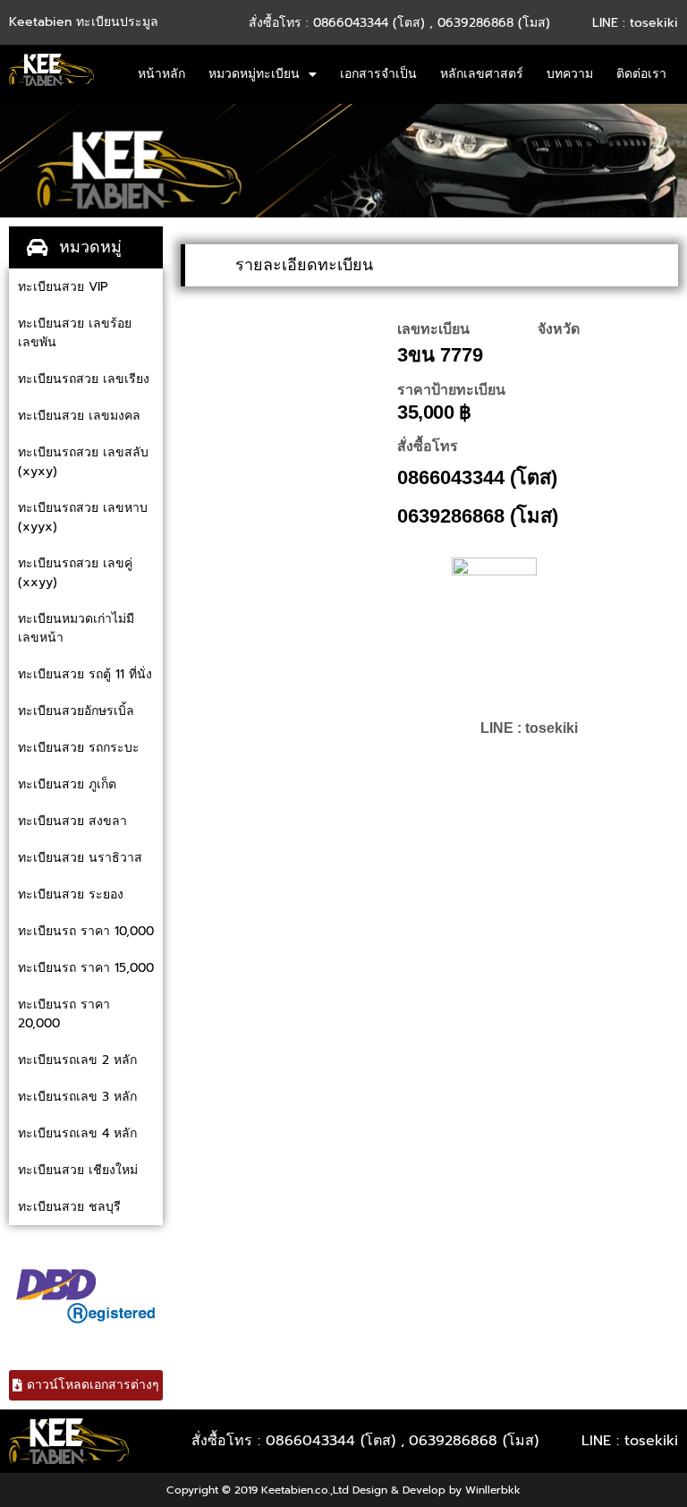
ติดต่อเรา (641, 73)
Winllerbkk (493, 1490)
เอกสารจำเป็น (378, 73)
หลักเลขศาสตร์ (481, 73)
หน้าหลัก (161, 73)
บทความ (570, 73)
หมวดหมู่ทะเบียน (254, 73)
